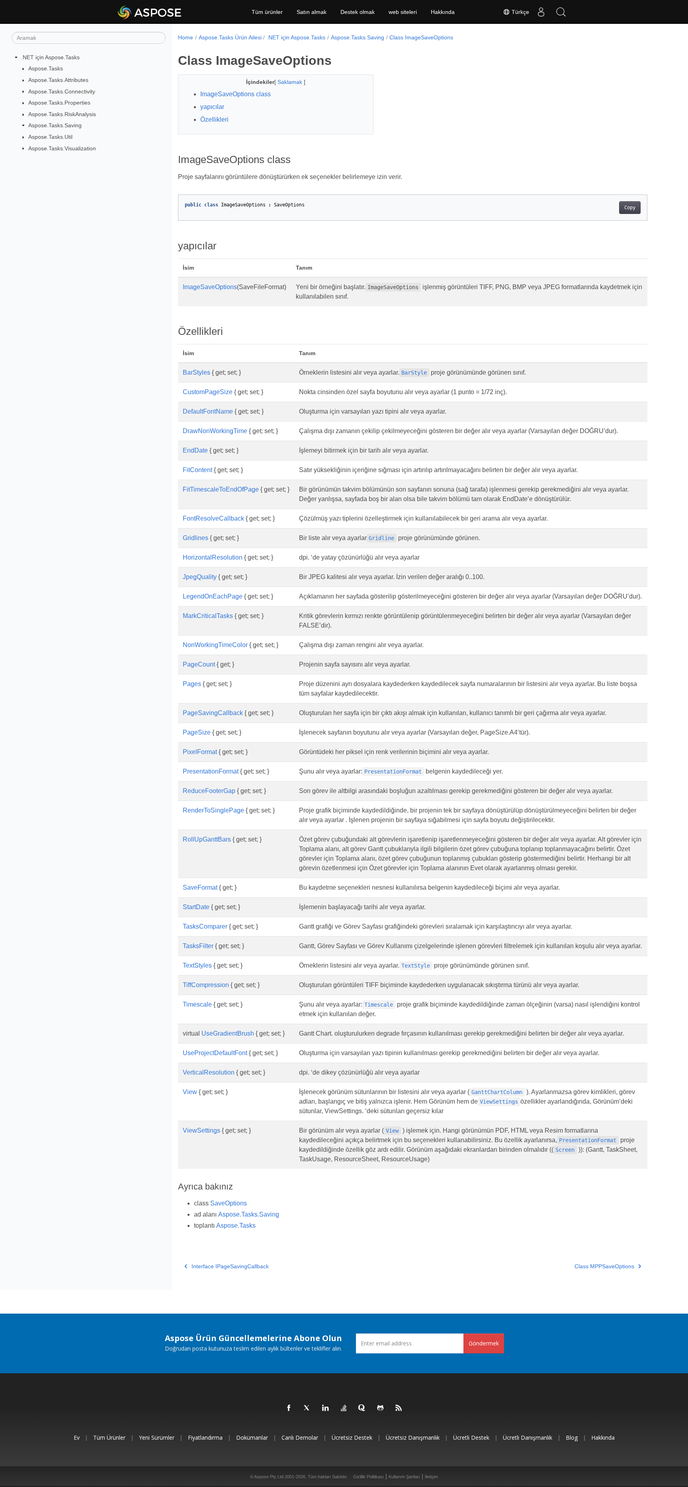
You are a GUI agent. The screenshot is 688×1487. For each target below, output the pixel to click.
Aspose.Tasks (45, 68)
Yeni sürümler (156, 1437)
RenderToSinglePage (213, 810)
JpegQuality (200, 576)
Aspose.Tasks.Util (50, 137)
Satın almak (311, 12)
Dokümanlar (252, 1437)
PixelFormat (200, 751)
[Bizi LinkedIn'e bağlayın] (326, 1408)
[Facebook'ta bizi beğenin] (289, 1408)
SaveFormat (200, 887)
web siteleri (403, 12)
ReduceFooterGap (209, 790)
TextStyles (197, 965)
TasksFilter (198, 946)
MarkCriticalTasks (208, 615)
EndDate (195, 450)
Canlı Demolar (299, 1437)
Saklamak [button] (291, 82)
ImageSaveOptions (210, 287)
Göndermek (484, 1343)
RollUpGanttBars (207, 839)
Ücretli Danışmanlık (527, 1437)
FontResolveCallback (213, 518)
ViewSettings (201, 1130)
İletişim (431, 1476)
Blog (572, 1437)
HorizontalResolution (212, 557)
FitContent (197, 470)
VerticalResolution (209, 1072)
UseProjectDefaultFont (215, 1053)
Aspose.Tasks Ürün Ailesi (230, 37)
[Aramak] (561, 12)
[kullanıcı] (541, 12)
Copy (629, 207)
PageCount (199, 664)
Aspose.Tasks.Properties (59, 102)
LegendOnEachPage (212, 596)
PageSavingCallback (213, 712)
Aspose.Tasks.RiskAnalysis (62, 114)
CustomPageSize (208, 392)
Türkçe (519, 12)
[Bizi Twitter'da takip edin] (307, 1408)
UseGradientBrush (227, 1033)
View (190, 1092)
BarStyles (196, 372)
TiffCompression (206, 985)
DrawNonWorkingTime (215, 431)
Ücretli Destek (471, 1437)
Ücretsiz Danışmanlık (413, 1437)
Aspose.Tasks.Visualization (62, 148)
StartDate (196, 907)
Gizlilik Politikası (368, 1476)
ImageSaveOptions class (235, 94)
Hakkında (443, 12)
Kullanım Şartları (404, 1476)
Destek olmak (357, 12)
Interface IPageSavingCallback (230, 1266)
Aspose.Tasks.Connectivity (61, 91)
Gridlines (195, 538)
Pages (192, 683)
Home (185, 37)
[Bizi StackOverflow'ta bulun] (344, 1408)
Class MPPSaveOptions (604, 1266)
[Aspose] (150, 12)
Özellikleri (214, 119)
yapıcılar (212, 106)
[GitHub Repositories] (380, 1408)
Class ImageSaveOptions (421, 37)
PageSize (197, 732)
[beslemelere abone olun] (399, 1408)
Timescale (197, 1004)
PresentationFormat (210, 771)
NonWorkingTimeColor (215, 644)
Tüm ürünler (267, 12)
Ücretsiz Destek (352, 1437)
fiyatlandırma (205, 1437)
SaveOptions (228, 1203)
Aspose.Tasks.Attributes (58, 80)
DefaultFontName (208, 411)
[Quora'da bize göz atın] (362, 1408)
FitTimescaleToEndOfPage (221, 489)
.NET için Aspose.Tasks (50, 57)
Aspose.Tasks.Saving (55, 125)
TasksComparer (205, 926)
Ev (77, 1437)
